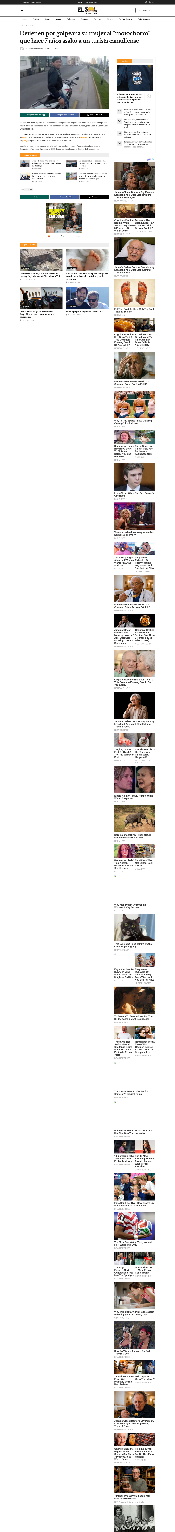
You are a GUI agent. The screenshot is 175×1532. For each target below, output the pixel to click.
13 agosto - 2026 (74, 282)
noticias (29, 189)
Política (36, 19)
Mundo (58, 19)
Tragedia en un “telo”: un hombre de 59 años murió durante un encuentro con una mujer (138, 144)
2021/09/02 (58, 49)
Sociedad (84, 19)
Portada (22, 26)
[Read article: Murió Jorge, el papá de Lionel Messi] (87, 298)
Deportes (97, 19)
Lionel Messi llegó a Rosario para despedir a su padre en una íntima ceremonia (37, 314)
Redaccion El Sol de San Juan (39, 49)
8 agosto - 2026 (74, 315)
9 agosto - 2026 (27, 320)
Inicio (25, 19)
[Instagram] (150, 2)
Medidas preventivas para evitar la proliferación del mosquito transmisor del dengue (93, 176)
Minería (110, 19)
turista (24, 137)
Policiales (71, 19)
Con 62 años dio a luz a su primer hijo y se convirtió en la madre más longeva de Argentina (87, 276)
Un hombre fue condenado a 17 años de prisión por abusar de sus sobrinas (93, 163)
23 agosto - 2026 (28, 279)
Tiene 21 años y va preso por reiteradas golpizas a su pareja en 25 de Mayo (46, 163)
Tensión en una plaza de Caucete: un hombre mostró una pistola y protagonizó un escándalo (138, 112)
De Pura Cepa (124, 19)
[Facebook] (146, 2)
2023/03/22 (84, 181)
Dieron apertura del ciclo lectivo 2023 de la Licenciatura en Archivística (46, 176)
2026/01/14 (38, 169)
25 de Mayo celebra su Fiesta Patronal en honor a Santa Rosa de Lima (137, 134)
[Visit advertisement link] (64, 221)
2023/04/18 (84, 169)
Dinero (47, 19)
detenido (84, 137)
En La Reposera (144, 19)
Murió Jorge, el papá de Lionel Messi (84, 311)
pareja (25, 141)
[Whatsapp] (153, 2)
